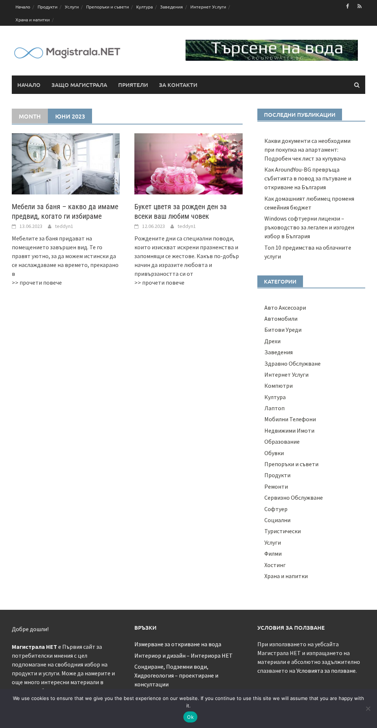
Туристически (282, 531)
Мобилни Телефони (290, 419)
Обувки (274, 453)
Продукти (47, 7)
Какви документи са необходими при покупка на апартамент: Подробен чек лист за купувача (307, 149)
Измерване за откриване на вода (177, 644)
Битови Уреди (283, 329)
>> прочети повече (37, 282)
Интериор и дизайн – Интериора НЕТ (183, 655)
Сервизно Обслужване (293, 497)
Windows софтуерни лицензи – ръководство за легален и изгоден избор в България (309, 227)
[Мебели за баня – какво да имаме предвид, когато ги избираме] (66, 163)
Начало (22, 7)
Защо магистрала (79, 84)
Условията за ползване (326, 670)
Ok (190, 717)
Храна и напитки (32, 19)
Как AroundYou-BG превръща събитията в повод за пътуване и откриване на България (307, 178)
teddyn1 (64, 226)
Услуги (72, 7)
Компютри (278, 385)
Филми (273, 553)
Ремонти (276, 486)
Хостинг (275, 565)
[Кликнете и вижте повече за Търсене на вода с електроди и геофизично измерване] (272, 49)
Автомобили (280, 318)
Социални (277, 520)
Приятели (133, 84)
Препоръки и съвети (107, 7)
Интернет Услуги (208, 7)
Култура (144, 7)
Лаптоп (274, 408)
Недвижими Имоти (289, 430)
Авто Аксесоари (285, 307)
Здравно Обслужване (292, 363)
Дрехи (272, 341)
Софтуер (276, 509)
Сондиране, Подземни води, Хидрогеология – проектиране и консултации (176, 675)
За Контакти (178, 84)
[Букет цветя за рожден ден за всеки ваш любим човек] (188, 163)
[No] (367, 708)
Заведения (171, 7)
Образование (282, 441)
